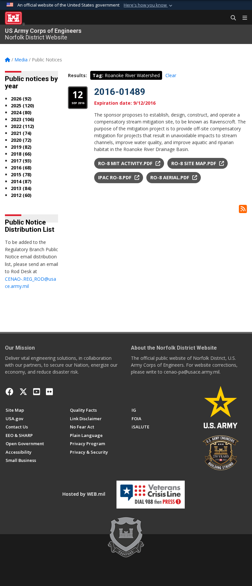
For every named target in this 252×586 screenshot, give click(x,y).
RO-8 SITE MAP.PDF (194, 163)
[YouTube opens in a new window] (36, 392)
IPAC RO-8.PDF (115, 177)
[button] (149, 5)
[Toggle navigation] (242, 18)
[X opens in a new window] (23, 392)
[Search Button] (231, 18)
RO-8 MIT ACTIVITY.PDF (126, 163)
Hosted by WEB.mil (83, 494)
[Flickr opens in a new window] (49, 392)
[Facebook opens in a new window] (9, 392)
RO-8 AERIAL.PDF (170, 177)
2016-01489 (119, 91)
